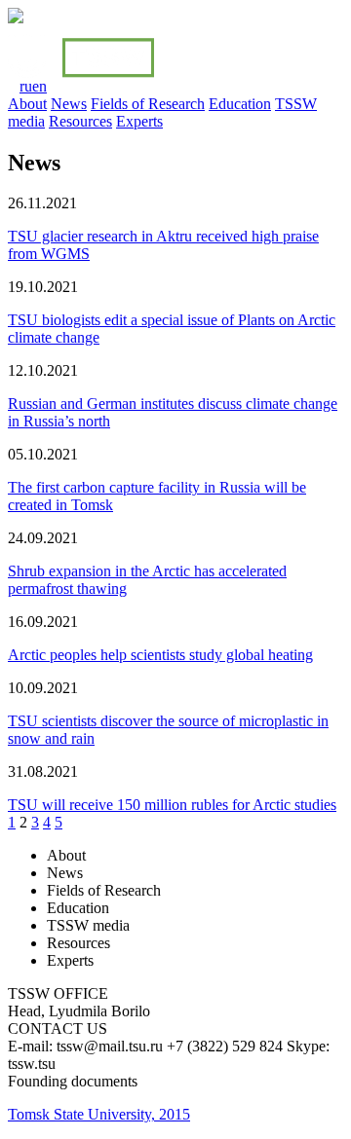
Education (240, 103)
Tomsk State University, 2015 (99, 1114)
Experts (139, 121)
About (27, 103)
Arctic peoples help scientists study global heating (160, 654)
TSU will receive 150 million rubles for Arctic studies (172, 804)
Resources (80, 121)
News (69, 103)
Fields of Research (148, 103)
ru (26, 86)
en (39, 86)
